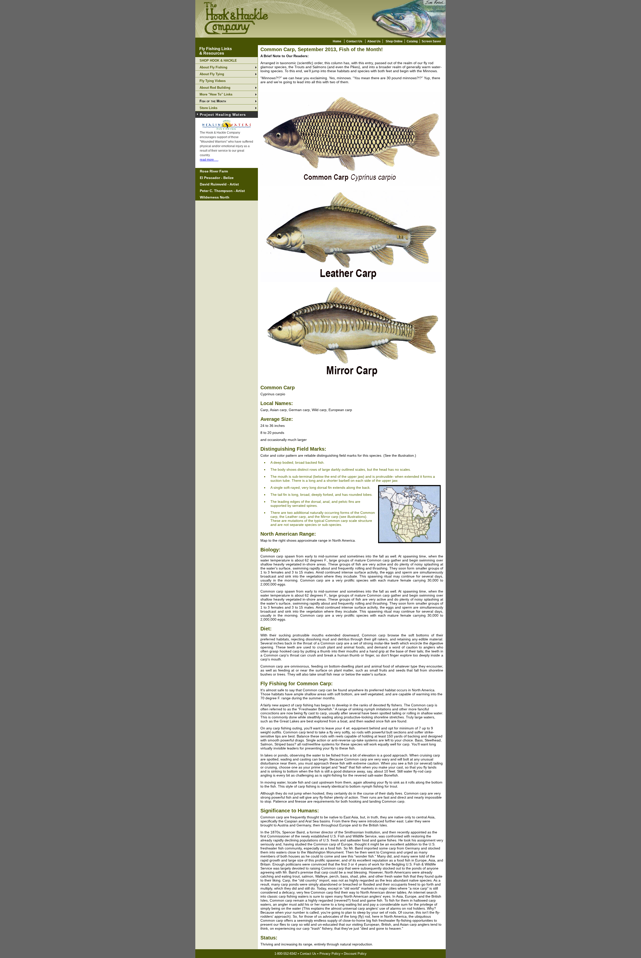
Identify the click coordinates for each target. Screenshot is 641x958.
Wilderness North (214, 197)
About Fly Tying (212, 74)
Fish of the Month (213, 101)
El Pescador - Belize (217, 178)
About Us (374, 41)
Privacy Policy (330, 953)
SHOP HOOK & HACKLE (218, 60)
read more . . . (209, 159)
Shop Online (394, 41)
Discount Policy (355, 953)
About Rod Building (215, 87)
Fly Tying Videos (213, 81)
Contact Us (354, 41)
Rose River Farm (214, 171)
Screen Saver (431, 41)
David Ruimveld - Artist (219, 184)
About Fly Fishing (213, 67)
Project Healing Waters (223, 115)
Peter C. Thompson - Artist (222, 191)
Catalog (412, 41)
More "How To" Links (216, 94)
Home (337, 41)
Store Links (208, 108)
